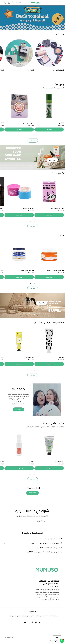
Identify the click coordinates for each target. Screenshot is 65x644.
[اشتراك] (19, 521)
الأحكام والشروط (34, 616)
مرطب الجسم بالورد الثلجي (28, 208)
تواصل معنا (17, 616)
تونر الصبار (61, 123)
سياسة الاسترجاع (54, 616)
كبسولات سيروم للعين (28, 123)
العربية (19, 3)
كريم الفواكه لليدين (59, 461)
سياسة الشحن (25, 616)
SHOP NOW (52, 160)
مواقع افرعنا (10, 616)
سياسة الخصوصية (44, 616)
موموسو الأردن (7, 637)
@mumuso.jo (32, 492)
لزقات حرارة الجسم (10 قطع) (57, 208)
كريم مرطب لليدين (29, 357)
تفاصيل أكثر (18, 409)
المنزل (32, 70)
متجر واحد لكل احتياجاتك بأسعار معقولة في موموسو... (49, 583)
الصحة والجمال (59, 70)
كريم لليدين (61, 357)
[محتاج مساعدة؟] (62, 641)
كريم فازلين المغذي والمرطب (27, 270)
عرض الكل (32, 140)
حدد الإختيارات (49, 364)
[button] (60, 3)
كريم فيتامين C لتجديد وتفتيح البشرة (55, 270)
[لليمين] (30, 76)
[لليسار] (34, 76)
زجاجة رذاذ (31, 461)
